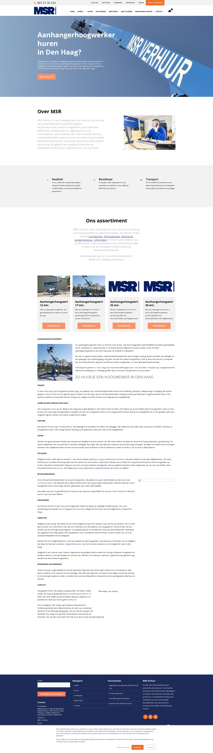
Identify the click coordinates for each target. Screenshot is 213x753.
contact (48, 394)
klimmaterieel (112, 236)
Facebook (145, 717)
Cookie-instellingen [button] (123, 747)
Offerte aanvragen (155, 3)
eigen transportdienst (63, 427)
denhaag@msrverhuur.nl (66, 600)
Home (72, 11)
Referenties (130, 3)
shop (46, 391)
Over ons (94, 3)
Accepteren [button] (138, 747)
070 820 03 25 (85, 594)
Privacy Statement (116, 693)
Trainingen (118, 3)
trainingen (84, 465)
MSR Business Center (143, 11)
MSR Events (113, 11)
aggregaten (100, 239)
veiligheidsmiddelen (102, 468)
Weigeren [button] (150, 747)
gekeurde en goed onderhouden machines (107, 459)
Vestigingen (101, 11)
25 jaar (45, 494)
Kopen (90, 11)
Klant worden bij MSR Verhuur (120, 703)
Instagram (150, 717)
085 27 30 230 (46, 3)
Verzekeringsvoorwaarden (119, 698)
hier (61, 468)
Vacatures (106, 3)
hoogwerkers (96, 236)
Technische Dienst (45, 483)
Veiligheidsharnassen (73, 544)
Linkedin (155, 717)
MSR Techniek (126, 11)
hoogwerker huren (48, 409)
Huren (80, 11)
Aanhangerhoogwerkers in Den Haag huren (93, 367)
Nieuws (141, 3)
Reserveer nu (47, 76)
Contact (159, 11)
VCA (54, 491)
